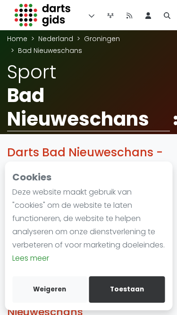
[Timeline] (110, 15)
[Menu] (89, 15)
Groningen (102, 38)
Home (17, 38)
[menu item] (148, 15)
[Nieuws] (129, 15)
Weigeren (49, 289)
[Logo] (42, 15)
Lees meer (30, 258)
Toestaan (127, 289)
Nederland (55, 38)
